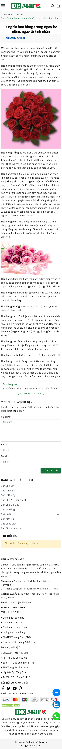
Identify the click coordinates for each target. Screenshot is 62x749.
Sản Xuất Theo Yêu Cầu (15, 652)
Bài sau (38, 393)
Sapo (38, 745)
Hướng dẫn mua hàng (14, 632)
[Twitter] (9, 688)
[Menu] (3, 5)
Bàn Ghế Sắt (7, 485)
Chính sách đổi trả (12, 622)
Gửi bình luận (50, 470)
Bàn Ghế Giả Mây (10, 504)
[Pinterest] (20, 688)
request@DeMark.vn (20, 602)
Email (4, 456)
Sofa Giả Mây (8, 495)
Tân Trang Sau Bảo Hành (16, 667)
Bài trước (25, 393)
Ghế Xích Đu (7, 519)
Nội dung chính (14, 37)
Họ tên (5, 444)
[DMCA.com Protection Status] (10, 705)
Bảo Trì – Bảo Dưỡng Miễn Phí (18, 662)
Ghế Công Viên (8, 523)
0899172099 (18, 607)
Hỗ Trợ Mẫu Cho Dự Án (15, 657)
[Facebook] (3, 688)
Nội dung (6, 417)
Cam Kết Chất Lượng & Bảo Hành (20, 642)
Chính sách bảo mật (13, 617)
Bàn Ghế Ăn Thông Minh (14, 500)
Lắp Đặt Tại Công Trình (15, 672)
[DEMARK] (26, 5)
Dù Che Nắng (8, 509)
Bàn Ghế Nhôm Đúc (11, 528)
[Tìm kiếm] (52, 5)
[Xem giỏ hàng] (58, 5)
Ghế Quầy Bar (8, 490)
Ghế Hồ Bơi (7, 514)
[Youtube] (15, 688)
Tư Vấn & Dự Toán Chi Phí (16, 677)
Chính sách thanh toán (15, 627)
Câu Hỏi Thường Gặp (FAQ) (17, 637)
